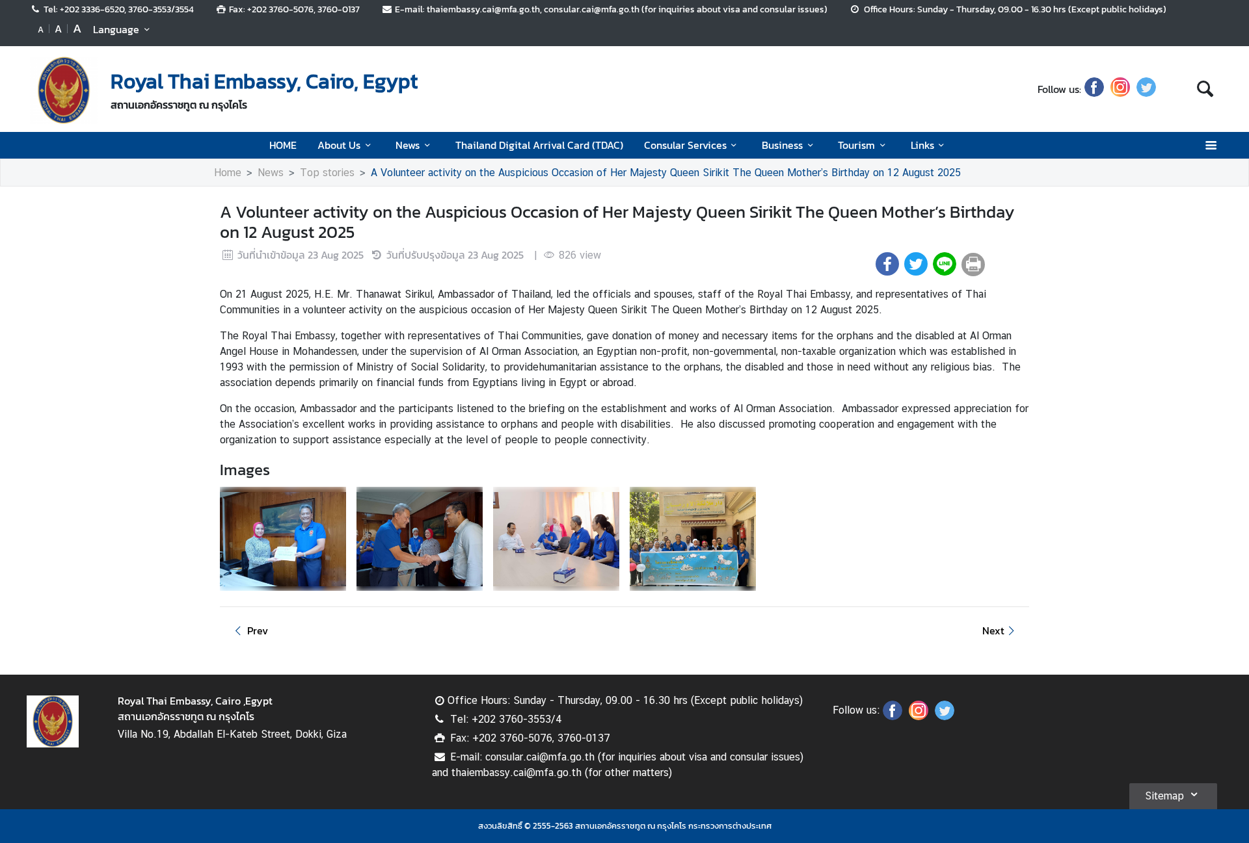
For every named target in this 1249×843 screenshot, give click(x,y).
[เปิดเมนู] (1210, 145)
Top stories (327, 172)
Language (116, 29)
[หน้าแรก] (64, 90)
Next (993, 630)
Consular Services (685, 145)
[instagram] (1120, 89)
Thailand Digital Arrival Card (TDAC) (539, 145)
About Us (338, 145)
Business (782, 145)
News (408, 145)
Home (227, 172)
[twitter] (1146, 89)
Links (922, 145)
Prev (257, 630)
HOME (283, 145)
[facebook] (1094, 89)
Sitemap (1164, 796)
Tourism (856, 145)
